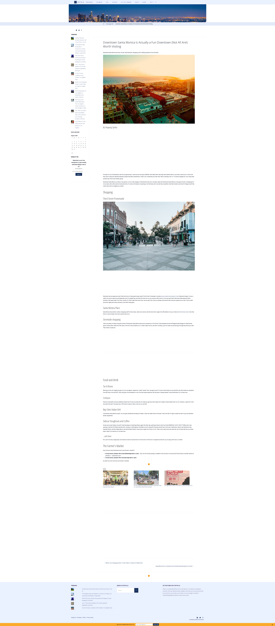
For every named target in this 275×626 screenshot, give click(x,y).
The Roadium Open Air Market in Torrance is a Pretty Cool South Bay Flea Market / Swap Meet (80, 49)
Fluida (196, 619)
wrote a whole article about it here (170, 296)
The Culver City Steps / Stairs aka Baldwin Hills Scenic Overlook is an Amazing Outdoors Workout (80, 115)
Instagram (73, 617)
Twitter (84, 617)
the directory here (183, 312)
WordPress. (201, 619)
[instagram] (76, 30)
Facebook (79, 617)
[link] (156, 2)
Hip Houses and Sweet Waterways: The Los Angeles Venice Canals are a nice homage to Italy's (80, 104)
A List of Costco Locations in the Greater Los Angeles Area (97, 608)
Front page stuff (109, 23)
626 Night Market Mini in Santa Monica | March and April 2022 (178, 485)
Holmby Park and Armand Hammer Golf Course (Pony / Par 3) (80, 40)
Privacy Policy (90, 617)
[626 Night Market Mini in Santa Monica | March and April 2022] (179, 478)
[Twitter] (79, 30)
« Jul (72, 153)
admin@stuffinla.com (174, 589)
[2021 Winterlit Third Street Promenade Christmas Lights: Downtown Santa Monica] (117, 478)
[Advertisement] (149, 32)
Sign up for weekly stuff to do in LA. (125, 624)
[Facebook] (81, 30)
